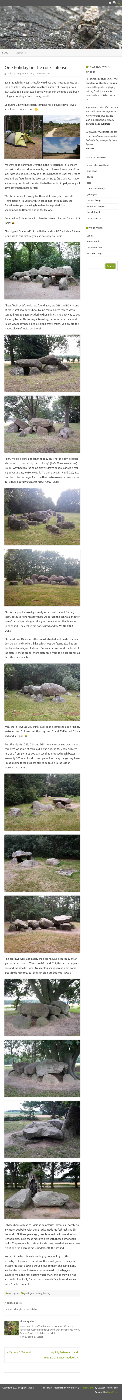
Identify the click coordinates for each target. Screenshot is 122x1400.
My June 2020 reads (20, 1352)
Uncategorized (94, 218)
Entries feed (93, 241)
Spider (10, 73)
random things (94, 200)
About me (22, 53)
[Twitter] (110, 3)
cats (89, 183)
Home (5, 53)
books (90, 177)
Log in (90, 235)
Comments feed (94, 247)
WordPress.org (94, 253)
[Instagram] (114, 3)
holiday (47, 1293)
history (39, 1293)
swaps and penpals (96, 206)
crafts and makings (96, 188)
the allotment (93, 212)
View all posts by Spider (33, 1336)
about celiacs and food (98, 165)
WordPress (112, 1392)
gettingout (29, 1293)
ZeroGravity (88, 1387)
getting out (13, 1293)
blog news (92, 171)
